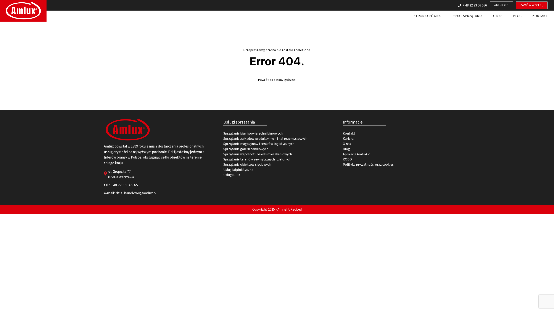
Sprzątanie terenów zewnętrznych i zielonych (257, 159)
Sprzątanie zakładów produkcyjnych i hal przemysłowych (265, 138)
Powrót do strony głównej (277, 80)
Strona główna (427, 16)
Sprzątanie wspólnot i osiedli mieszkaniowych (257, 154)
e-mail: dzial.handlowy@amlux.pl (130, 193)
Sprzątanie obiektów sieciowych (247, 164)
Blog (517, 16)
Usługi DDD (231, 175)
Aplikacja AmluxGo (356, 154)
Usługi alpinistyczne (238, 169)
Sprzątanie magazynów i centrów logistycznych (258, 143)
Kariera (348, 138)
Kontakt (540, 16)
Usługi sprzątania (466, 16)
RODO (347, 159)
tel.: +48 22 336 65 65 (121, 185)
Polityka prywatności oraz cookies (368, 164)
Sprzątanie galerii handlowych (245, 149)
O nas (497, 16)
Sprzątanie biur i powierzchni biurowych (253, 133)
